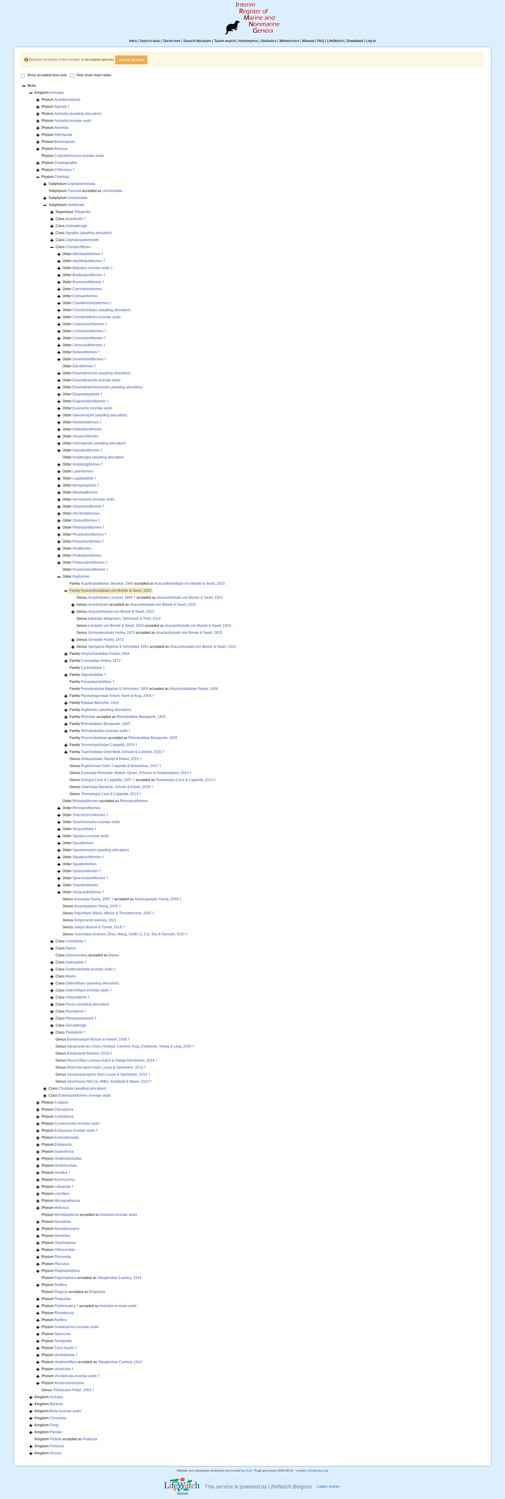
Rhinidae (88, 717)
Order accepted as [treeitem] (105, 801)
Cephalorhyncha (79, 156)
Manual (308, 41)
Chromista (58, 1418)
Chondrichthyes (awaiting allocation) (101, 310)
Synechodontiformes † (90, 878)
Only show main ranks (93, 75)
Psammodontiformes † (90, 569)
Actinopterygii (76, 226)
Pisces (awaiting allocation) (87, 1004)
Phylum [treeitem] (60, 100)
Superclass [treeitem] (73, 212)
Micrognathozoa (67, 1201)
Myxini (70, 976)
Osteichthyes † (88, 990)
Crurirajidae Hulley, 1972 (101, 661)
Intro (133, 41)
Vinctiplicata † (77, 1376)
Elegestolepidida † (87, 394)
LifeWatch (335, 41)
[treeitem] (110, 591)
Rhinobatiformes (85, 801)
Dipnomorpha (76, 955)
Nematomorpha (66, 1229)
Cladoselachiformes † (89, 324)
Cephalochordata (81, 184)
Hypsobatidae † (93, 675)
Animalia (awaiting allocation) (77, 114)
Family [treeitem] (99, 654)
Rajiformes (81, 576)
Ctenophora (63, 1109)
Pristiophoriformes (86, 555)
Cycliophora (64, 1116)
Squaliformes (83, 843)
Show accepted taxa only (47, 75)
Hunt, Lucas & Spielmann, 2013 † (106, 1067)
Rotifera (60, 1320)
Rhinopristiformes (134, 801)
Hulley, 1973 (111, 633)
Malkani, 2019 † (89, 1053)
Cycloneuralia (77, 1123)
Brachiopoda (64, 142)
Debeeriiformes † (86, 352)
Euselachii (92, 408)
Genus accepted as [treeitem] (150, 598)
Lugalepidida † (84, 478)
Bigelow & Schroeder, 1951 (118, 647)
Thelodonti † (75, 1032)
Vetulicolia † (64, 1369)
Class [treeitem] (70, 219)
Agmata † (62, 107)
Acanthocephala (67, 100)
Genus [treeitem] (115, 612)
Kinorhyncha (64, 1180)
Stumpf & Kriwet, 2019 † (111, 759)
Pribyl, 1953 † (73, 1390)
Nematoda (62, 1222)
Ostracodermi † (77, 997)
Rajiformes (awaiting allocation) (106, 710)
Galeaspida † (76, 962)
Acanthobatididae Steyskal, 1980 (107, 583)
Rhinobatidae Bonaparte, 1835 (141, 717)
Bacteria (56, 1404)
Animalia (57, 93)
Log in (371, 41)
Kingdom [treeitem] (49, 93)
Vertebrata (76, 205)
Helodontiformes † (87, 422)
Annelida (61, 128)
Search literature (197, 41)
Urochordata (112, 191)
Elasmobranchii (96, 380)
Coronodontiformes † (89, 338)
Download (355, 41)
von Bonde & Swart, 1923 (190, 598)
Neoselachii (93, 499)
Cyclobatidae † (93, 668)
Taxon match (225, 41)
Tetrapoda (82, 212)
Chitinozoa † (64, 170)
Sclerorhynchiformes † (90, 815)
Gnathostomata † (90, 969)
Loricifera (61, 1194)
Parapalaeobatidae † (98, 682)
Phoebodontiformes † (89, 534)
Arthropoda (63, 135)
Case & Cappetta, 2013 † (186, 780)
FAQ (320, 41)
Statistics (268, 41)
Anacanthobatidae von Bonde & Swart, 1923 (189, 583)
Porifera (60, 1285)
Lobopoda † (64, 1187)
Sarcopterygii (76, 1025)
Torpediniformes (85, 885)
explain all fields (131, 60)
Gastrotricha (64, 1152)
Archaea (56, 1397)
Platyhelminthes (67, 1271)
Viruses (56, 1453)
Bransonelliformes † (88, 282)
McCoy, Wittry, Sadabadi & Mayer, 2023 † (109, 1081)
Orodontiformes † (86, 520)
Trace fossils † (65, 1348)
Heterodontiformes (87, 429)
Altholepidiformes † (87, 254)
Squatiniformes (84, 864)
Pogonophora (65, 1278)
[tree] (252, 770)
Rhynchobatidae (94, 738)
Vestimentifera (65, 1362)
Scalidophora (76, 1327)
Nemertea (62, 1236)
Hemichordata (65, 1166)
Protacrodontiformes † (90, 562)
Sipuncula (62, 1334)
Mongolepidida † (85, 485)
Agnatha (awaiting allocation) (88, 233)
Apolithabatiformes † (88, 261)
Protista (56, 1439)
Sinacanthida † (84, 829)
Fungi (54, 1425)
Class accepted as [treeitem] (87, 955)
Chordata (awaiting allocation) (82, 1088)
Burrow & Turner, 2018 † (99, 927)
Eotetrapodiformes (84, 1095)
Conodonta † (75, 941)
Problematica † (66, 1306)
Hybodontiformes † (87, 450)
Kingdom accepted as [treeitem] (65, 1439)
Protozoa (90, 1439)
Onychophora (65, 1243)
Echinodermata (66, 1137)
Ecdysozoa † (76, 1130)
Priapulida (97, 1292)
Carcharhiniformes (87, 289)
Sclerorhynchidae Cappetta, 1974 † (109, 745)
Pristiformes (81, 548)
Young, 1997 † (93, 899)
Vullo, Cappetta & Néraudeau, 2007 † (121, 766)
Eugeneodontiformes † (90, 401)
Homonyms (248, 41)
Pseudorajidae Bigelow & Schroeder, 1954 (114, 689)
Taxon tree (171, 41)
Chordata (61, 177)
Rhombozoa (64, 1313)
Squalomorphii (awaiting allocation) (100, 850)
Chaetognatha (65, 163)
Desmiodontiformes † (89, 359)
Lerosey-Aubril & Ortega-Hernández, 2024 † (112, 1060)
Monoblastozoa (66, 1215)
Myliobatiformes (85, 492)
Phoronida (62, 1257)
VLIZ (248, 1470)
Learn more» (329, 1486)
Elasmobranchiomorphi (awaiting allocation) (107, 387)
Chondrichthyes (78, 247)
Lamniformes (82, 471)
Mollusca (61, 1208)
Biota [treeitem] (31, 86)
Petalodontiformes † (88, 527)
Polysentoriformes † (88, 541)
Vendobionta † (65, 1355)
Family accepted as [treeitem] (147, 583)
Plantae (56, 1432)
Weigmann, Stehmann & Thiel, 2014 (124, 619)
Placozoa (61, 1264)
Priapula (61, 1292)
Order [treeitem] (83, 254)
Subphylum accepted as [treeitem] (85, 191)
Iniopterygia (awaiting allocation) (98, 457)
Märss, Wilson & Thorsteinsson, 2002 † (114, 913)
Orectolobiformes (86, 513)
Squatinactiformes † (88, 857)
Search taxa (150, 41)
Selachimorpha (96, 822)
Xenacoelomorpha (69, 1383)
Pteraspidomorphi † (81, 1018)
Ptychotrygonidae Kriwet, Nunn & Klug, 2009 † (117, 696)
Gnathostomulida (68, 1159)
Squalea (90, 836)
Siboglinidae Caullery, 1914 (119, 1278)
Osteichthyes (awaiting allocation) (92, 983)
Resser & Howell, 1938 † (98, 1039)
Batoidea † (92, 268)
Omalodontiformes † (88, 506)
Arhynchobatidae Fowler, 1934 (105, 654)
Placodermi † (76, 1011)
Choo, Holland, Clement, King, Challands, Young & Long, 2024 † (130, 1046)
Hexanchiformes (85, 436)
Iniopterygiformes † (87, 464)
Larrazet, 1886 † (112, 598)
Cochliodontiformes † (89, 331)
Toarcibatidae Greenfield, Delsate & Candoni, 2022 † (123, 752)
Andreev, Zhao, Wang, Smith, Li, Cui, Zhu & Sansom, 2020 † (131, 934)
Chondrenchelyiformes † (92, 303)
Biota (65, 1411)
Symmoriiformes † (86, 871)
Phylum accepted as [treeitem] (89, 1215)
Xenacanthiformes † (88, 892)
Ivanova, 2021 (95, 920)
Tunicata (74, 191)
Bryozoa (61, 149)
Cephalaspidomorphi (82, 240)
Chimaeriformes (85, 296)
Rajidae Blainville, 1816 (100, 703)
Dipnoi (70, 948)
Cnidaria (61, 1102)
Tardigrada (63, 1341)
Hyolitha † (62, 1173)
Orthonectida (64, 1250)
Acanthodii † (75, 219)
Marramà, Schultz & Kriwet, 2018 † (117, 787)
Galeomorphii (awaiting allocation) (99, 415)
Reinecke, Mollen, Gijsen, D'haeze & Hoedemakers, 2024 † (136, 773)
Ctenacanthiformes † (89, 345)
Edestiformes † (84, 366)
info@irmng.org (318, 1470)
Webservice (289, 41)
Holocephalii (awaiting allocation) (99, 443)
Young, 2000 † (157, 899)
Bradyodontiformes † (89, 275)
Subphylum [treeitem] (72, 184)
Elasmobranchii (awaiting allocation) (101, 373)
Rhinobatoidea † (106, 731)
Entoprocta (63, 1145)
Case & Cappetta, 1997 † (108, 780)
